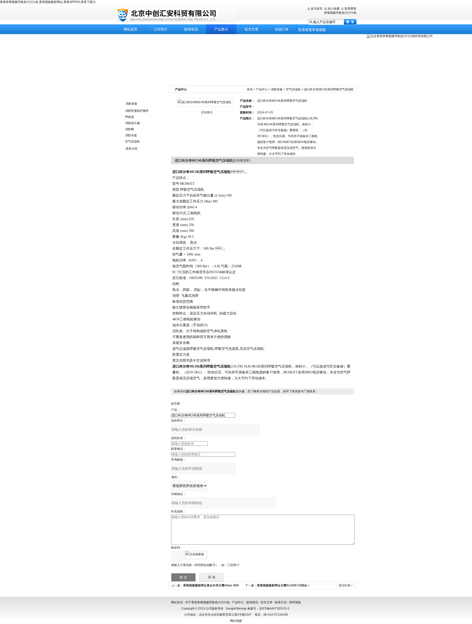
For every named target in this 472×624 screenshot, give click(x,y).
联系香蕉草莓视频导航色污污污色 (312, 31)
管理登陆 (295, 602)
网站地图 (236, 621)
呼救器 (129, 117)
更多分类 (131, 148)
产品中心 (262, 89)
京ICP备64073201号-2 (274, 608)
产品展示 (221, 29)
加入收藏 (333, 8)
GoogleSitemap (236, 608)
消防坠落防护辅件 (137, 111)
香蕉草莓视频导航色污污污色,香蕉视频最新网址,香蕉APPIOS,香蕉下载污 (48, 2)
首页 (250, 89)
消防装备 (131, 103)
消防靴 (129, 129)
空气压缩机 (132, 141)
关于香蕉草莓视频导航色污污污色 (207, 602)
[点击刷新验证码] (196, 555)
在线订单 (282, 29)
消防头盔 (131, 135)
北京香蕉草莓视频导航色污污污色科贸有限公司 (177, 14)
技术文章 (251, 29)
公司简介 (161, 29)
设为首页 (317, 8)
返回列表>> (346, 585)
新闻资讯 (191, 29)
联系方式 (281, 602)
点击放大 (207, 112)
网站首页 (130, 29)
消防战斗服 (132, 123)
